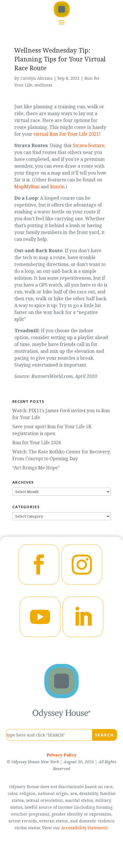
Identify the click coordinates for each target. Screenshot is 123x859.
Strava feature (88, 145)
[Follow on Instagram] (81, 564)
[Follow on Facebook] (39, 564)
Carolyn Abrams (36, 78)
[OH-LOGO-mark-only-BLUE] (61, 696)
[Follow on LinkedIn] (83, 616)
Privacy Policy (61, 755)
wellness (43, 85)
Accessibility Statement (84, 827)
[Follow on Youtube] (40, 616)
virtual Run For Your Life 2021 (66, 134)
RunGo (57, 186)
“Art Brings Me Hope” (36, 467)
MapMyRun (26, 186)
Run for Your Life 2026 (36, 442)
